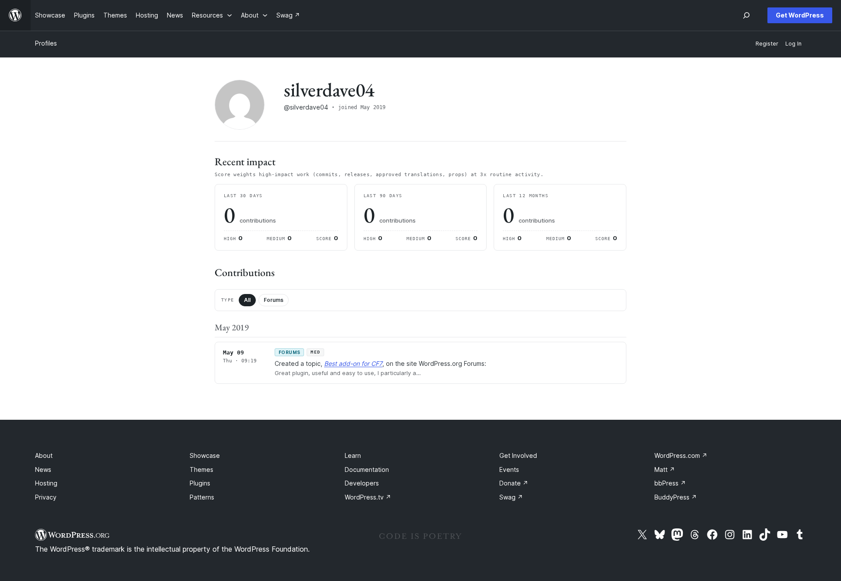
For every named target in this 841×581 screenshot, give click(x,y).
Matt (664, 469)
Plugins (200, 483)
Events (509, 469)
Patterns (202, 497)
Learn (353, 455)
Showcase (205, 455)
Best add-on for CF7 (353, 363)
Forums (273, 300)
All (247, 300)
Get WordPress (800, 15)
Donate (513, 483)
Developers (362, 483)
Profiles (46, 43)
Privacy (46, 497)
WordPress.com (680, 455)
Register (767, 43)
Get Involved (518, 455)
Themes (201, 469)
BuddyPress (675, 497)
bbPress (670, 483)
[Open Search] (746, 15)
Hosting (46, 483)
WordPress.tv (368, 497)
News (43, 469)
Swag (511, 497)
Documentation (367, 469)
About (44, 455)
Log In (793, 43)
